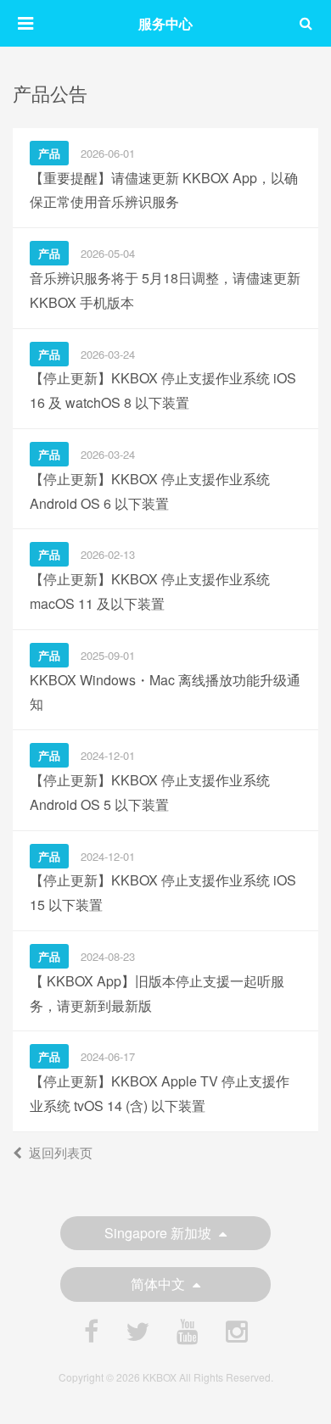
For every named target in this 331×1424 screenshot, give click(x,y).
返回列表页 (61, 1152)
